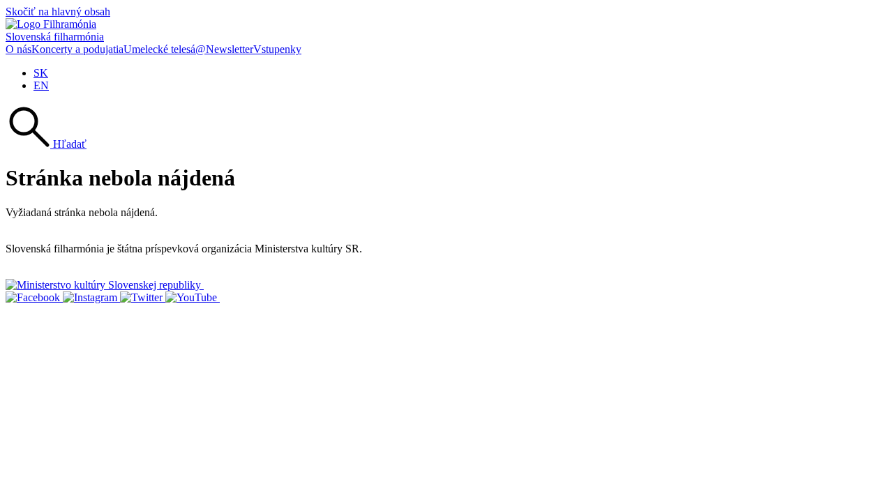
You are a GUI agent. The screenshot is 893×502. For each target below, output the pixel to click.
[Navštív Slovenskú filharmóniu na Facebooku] (34, 297)
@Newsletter (224, 49)
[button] (46, 144)
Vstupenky (277, 49)
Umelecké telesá (159, 49)
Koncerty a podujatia (77, 49)
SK (40, 73)
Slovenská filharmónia (55, 37)
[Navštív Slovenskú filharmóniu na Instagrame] (91, 297)
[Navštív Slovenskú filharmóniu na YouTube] (192, 297)
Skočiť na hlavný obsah (58, 11)
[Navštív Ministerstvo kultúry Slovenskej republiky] (105, 285)
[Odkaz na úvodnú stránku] (51, 24)
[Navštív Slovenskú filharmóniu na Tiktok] (142, 297)
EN (41, 85)
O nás (18, 49)
